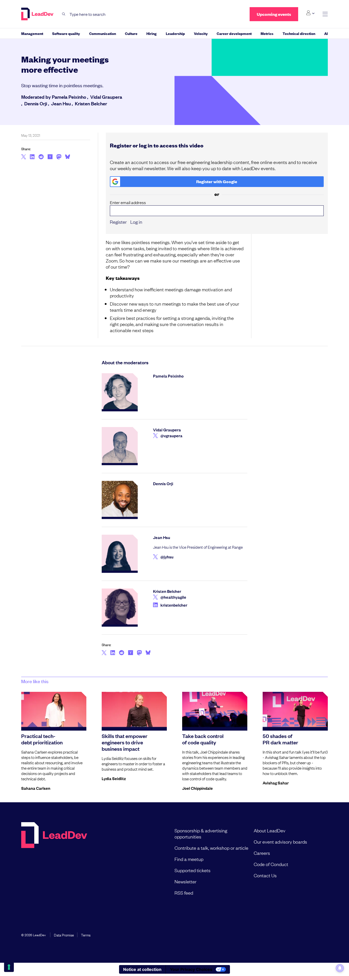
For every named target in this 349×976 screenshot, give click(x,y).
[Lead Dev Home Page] (54, 861)
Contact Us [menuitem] (265, 875)
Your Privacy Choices (191, 969)
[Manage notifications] (340, 968)
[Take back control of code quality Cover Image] (214, 710)
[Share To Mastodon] (58, 157)
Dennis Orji (35, 103)
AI (326, 33)
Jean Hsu (61, 103)
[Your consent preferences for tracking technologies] (9, 967)
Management (32, 33)
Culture (131, 33)
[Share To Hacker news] (50, 157)
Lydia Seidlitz (114, 778)
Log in (136, 222)
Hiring (151, 33)
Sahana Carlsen (35, 788)
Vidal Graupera (106, 96)
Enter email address (128, 202)
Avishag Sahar (276, 782)
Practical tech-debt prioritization (42, 739)
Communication (102, 33)
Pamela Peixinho (69, 96)
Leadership (175, 33)
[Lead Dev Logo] (37, 14)
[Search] (63, 14)
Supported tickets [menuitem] (193, 870)
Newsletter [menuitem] (185, 881)
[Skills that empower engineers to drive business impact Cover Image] (134, 710)
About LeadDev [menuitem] (269, 830)
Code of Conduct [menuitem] (271, 864)
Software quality (66, 33)
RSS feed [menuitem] (184, 893)
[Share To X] (23, 157)
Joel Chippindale (197, 788)
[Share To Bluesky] (67, 157)
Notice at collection (142, 969)
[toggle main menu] (325, 14)
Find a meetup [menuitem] (189, 859)
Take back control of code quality (203, 739)
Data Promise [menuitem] (64, 934)
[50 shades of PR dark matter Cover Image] (295, 710)
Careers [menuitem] (262, 853)
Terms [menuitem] (85, 934)
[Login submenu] (310, 13)
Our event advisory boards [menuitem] (280, 842)
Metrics (267, 33)
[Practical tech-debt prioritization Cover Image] (53, 710)
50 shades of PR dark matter (280, 739)
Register (118, 222)
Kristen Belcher (91, 103)
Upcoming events (274, 14)
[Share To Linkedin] (32, 157)
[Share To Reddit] (41, 157)
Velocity (201, 33)
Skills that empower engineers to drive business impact (124, 742)
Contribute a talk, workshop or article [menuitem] (211, 848)
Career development (234, 33)
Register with (216, 181)
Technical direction (299, 33)
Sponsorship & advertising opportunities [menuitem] (201, 833)
